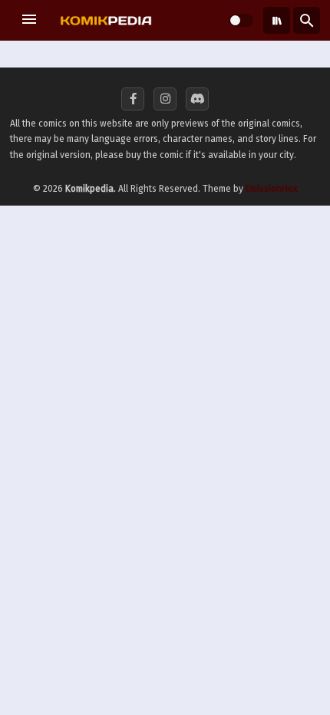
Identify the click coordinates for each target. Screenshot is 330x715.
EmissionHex (272, 188)
